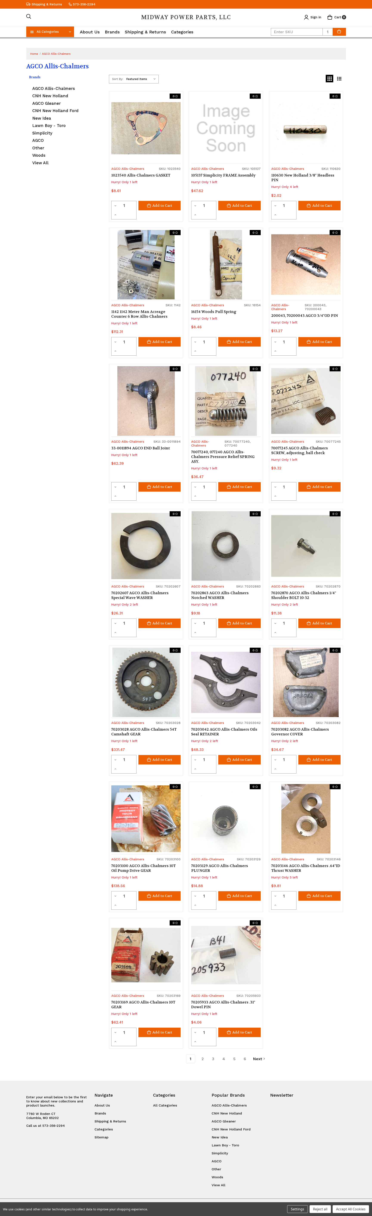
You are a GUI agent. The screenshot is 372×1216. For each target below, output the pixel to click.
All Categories (48, 32)
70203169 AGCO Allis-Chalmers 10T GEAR (143, 1004)
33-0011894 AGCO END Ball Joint (140, 448)
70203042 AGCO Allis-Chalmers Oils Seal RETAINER (224, 731)
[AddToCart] (339, 32)
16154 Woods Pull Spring (213, 311)
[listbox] (142, 79)
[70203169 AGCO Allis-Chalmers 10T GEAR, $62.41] (146, 955)
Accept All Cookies (351, 1209)
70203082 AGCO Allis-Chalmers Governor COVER (300, 731)
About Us (90, 31)
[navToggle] (32, 31)
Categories (182, 31)
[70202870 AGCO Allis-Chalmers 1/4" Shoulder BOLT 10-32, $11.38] (306, 546)
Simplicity (42, 133)
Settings (297, 1209)
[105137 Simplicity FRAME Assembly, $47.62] (225, 128)
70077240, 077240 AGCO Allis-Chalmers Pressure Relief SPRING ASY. (223, 457)
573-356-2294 (84, 4)
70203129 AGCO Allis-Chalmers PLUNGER (219, 868)
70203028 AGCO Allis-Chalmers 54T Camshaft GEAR (144, 731)
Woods (38, 155)
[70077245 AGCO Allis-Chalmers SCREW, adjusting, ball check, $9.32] (306, 401)
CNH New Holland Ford (55, 110)
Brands (112, 31)
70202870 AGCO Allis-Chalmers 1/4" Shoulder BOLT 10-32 (303, 595)
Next (257, 1059)
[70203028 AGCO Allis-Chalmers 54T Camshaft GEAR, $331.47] (146, 682)
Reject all (320, 1209)
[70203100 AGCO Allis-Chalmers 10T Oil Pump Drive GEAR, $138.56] (146, 818)
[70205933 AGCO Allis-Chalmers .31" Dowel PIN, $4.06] (225, 955)
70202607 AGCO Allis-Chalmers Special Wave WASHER (140, 595)
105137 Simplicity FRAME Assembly (223, 175)
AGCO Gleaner (46, 103)
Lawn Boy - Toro (49, 125)
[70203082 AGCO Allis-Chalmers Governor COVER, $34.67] (306, 682)
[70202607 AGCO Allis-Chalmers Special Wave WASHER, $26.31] (146, 546)
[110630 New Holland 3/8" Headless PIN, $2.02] (306, 128)
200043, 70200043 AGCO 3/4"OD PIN (304, 315)
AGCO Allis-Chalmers (53, 88)
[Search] (28, 17)
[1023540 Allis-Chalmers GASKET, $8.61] (146, 128)
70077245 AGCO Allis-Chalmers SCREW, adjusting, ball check (299, 450)
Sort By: (117, 79)
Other (38, 147)
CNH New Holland (50, 95)
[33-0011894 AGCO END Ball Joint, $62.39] (146, 401)
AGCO (38, 140)
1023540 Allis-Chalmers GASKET (140, 175)
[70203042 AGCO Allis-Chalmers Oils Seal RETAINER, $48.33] (225, 682)
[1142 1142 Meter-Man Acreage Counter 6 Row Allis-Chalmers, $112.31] (146, 264)
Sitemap (101, 1137)
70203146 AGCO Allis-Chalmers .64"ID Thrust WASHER (305, 868)
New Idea (41, 118)
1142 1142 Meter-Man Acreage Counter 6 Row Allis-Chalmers (139, 314)
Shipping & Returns (47, 4)
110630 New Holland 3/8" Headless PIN (302, 177)
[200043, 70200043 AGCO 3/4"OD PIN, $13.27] (306, 264)
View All (40, 162)
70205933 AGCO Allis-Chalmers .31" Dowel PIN (223, 1004)
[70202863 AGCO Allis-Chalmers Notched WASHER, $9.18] (225, 546)
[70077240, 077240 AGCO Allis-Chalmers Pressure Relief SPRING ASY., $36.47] (225, 401)
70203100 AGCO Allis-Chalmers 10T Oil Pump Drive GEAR (143, 868)
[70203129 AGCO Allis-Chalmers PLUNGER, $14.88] (225, 818)
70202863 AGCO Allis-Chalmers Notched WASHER (220, 595)
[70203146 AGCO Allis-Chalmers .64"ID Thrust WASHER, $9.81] (306, 818)
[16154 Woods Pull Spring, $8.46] (225, 264)
